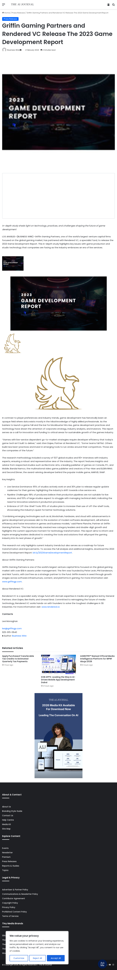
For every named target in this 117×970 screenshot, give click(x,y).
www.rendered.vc (51, 606)
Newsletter (7, 852)
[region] (37, 947)
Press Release (18, 12)
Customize (18, 958)
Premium (6, 857)
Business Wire (13, 50)
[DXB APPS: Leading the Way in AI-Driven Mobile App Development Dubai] (58, 664)
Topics (5, 870)
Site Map (6, 828)
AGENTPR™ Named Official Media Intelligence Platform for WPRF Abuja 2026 (97, 659)
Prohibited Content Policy (14, 911)
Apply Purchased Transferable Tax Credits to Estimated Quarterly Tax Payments (18, 659)
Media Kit (6, 824)
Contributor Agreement (13, 898)
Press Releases (9, 861)
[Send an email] (20, 50)
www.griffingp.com (12, 581)
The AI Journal (45, 964)
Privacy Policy (8, 907)
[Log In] (108, 5)
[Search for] (113, 5)
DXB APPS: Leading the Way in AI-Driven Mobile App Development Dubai (58, 680)
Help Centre (8, 820)
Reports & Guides (10, 866)
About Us (6, 806)
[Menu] (3, 5)
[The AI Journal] (22, 4)
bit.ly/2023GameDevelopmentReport (52, 552)
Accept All (56, 958)
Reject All (37, 958)
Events (5, 848)
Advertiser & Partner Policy (15, 889)
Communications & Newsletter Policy (20, 894)
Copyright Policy (10, 903)
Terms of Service (10, 916)
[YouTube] (109, 964)
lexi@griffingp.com (12, 628)
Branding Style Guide (12, 811)
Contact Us (7, 815)
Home (7, 12)
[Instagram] (113, 964)
